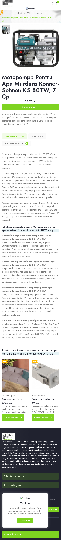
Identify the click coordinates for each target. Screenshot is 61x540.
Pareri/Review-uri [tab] (16, 143)
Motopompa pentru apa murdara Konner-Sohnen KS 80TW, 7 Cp (30, 19)
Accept (23, 520)
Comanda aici (29, 107)
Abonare (50, 509)
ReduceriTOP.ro (25, 13)
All (38, 13)
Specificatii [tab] (37, 136)
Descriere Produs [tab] (14, 136)
